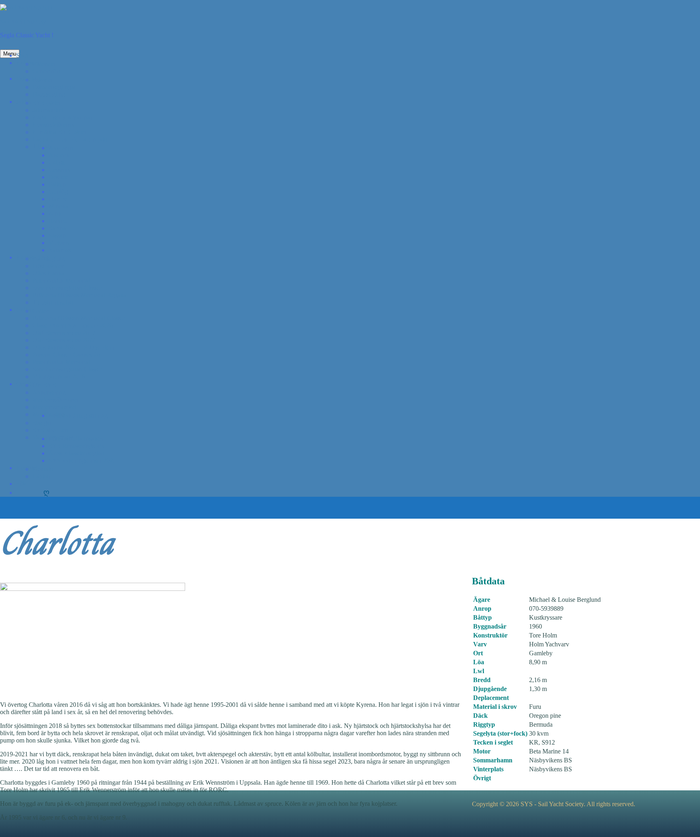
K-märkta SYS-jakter (59, 132)
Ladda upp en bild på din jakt (69, 139)
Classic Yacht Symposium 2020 (72, 325)
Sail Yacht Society (23, 21)
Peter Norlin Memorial (61, 280)
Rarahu (58, 220)
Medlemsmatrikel (54, 406)
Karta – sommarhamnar (62, 117)
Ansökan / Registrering (78, 415)
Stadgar (42, 422)
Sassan (57, 235)
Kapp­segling (48, 258)
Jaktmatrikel (47, 110)
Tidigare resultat (52, 302)
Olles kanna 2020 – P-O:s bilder (73, 347)
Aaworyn (61, 147)
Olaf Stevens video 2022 (64, 340)
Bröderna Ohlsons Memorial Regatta (79, 295)
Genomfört (46, 71)
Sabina (57, 228)
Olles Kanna (48, 273)
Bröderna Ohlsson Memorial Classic (78, 318)
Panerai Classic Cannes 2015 (69, 354)
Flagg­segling (48, 94)
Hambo (58, 198)
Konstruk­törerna (53, 124)
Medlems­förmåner (55, 399)
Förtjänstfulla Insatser (76, 438)
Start (22, 55)
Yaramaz (60, 250)
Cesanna (59, 169)
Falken (57, 184)
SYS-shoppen (50, 430)
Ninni (56, 213)
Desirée (58, 177)
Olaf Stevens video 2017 (64, 332)
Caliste (57, 162)
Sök (21, 483)
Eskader (42, 79)
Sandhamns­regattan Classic (67, 287)
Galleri (25, 309)
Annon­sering (49, 392)
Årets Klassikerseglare (77, 453)
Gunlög (58, 191)
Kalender (44, 63)
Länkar (41, 476)
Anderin (59, 155)
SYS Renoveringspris (76, 445)
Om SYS (44, 385)
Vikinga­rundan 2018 (58, 376)
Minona (58, 206)
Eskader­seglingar (54, 87)
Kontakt (42, 469)
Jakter (23, 101)
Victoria (59, 242)
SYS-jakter (46, 102)
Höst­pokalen (48, 265)
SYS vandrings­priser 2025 (82, 460)
